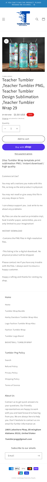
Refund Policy (11, 366)
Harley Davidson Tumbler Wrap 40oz (21, 317)
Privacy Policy (11, 372)
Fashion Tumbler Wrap (15, 329)
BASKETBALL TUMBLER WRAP (18, 342)
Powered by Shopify (29, 478)
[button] (3, 19)
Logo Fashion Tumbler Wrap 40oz (20, 323)
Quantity (5, 123)
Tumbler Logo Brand (14, 336)
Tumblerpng (20, 478)
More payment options (23, 154)
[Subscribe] (38, 455)
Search (8, 360)
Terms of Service (12, 385)
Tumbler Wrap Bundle (15, 311)
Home (7, 304)
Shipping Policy (12, 379)
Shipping (5, 118)
